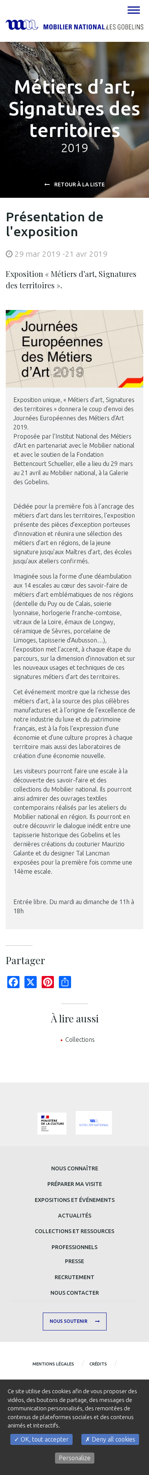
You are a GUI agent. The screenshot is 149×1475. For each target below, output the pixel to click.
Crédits (98, 1364)
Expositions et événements (75, 1200)
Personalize (75, 1457)
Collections (80, 1039)
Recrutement (74, 1277)
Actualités (74, 1216)
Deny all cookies (112, 1439)
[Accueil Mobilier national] (74, 24)
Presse (74, 1261)
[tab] (133, 10)
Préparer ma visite (74, 1184)
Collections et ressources (74, 1231)
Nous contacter (74, 1293)
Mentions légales (53, 1364)
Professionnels (74, 1247)
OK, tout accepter (44, 1439)
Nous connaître (74, 1168)
